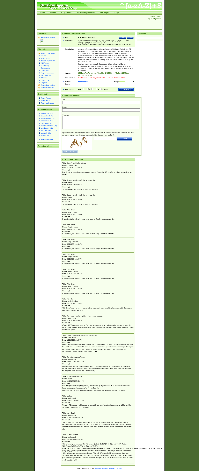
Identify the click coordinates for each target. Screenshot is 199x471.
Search (53, 13)
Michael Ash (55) (47, 113)
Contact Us (45, 80)
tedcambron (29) (47, 121)
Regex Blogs (45, 100)
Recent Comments (47, 87)
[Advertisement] (91, 22)
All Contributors (47, 139)
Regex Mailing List (47, 103)
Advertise (44, 78)
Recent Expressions (48, 37)
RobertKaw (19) (46, 135)
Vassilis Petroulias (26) (49, 125)
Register (44, 83)
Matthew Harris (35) (48, 118)
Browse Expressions (86, 13)
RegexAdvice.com (101, 468)
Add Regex (104, 13)
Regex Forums (46, 98)
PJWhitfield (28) (46, 123)
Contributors (45, 70)
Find (122, 37)
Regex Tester (66, 13)
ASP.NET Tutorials (115, 468)
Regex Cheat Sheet (48, 53)
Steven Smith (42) (47, 116)
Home (42, 13)
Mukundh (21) (46, 133)
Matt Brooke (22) (47, 128)
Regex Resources (47, 73)
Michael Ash (83, 82)
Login (117, 13)
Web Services (46, 75)
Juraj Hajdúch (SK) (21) (49, 130)
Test (130, 37)
